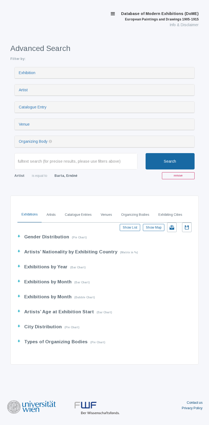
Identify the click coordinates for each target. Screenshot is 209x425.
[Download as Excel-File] (172, 227)
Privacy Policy (192, 408)
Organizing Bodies (135, 215)
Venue (24, 124)
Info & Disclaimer (184, 25)
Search (170, 161)
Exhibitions (29, 214)
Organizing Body (33, 141)
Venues (106, 215)
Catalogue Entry (33, 107)
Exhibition (27, 73)
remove (178, 175)
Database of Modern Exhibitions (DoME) (160, 16)
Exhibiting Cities (170, 215)
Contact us (194, 403)
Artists (51, 215)
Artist (23, 90)
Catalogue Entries (78, 215)
